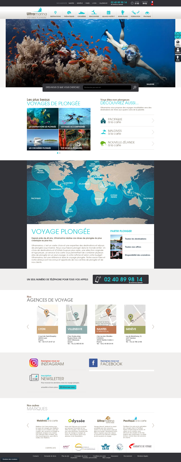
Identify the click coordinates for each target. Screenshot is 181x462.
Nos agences (62, 3)
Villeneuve (103, 3)
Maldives (150, 84)
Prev (28, 327)
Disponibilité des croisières (137, 255)
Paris (87, 3)
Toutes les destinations (135, 239)
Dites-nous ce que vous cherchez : (63, 87)
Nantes (71, 3)
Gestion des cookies (10, 459)
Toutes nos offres (133, 247)
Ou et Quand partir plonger (74, 126)
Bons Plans (34, 126)
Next (153, 327)
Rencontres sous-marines (73, 148)
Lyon (94, 3)
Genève (80, 3)
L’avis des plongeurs (39, 148)
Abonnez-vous (69, 387)
